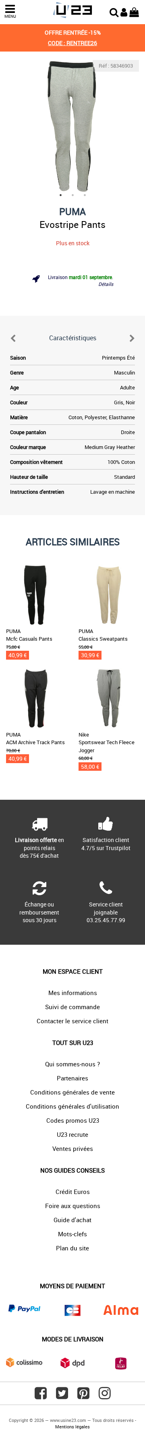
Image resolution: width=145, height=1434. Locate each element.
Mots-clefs (72, 1234)
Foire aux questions (72, 1206)
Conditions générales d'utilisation (72, 1106)
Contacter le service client (72, 1021)
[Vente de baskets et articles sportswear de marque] (72, 10)
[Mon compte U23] (123, 11)
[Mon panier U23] (134, 11)
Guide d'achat (72, 1220)
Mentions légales (72, 1427)
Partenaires (72, 1078)
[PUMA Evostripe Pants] (72, 126)
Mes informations (72, 993)
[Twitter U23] (62, 1396)
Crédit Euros (73, 1192)
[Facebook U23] (41, 1396)
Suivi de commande (72, 1007)
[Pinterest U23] (83, 1396)
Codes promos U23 (72, 1120)
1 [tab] (60, 195)
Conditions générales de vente (72, 1092)
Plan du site (72, 1248)
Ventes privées (72, 1148)
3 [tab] (85, 195)
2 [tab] (72, 195)
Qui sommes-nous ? (72, 1064)
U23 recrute (72, 1134)
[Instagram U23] (105, 1396)
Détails (105, 284)
